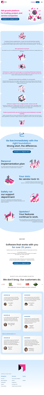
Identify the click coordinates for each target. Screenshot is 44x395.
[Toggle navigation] (42, 2)
